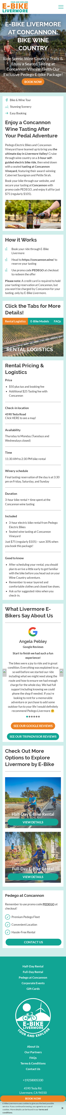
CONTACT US (33, 942)
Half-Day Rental (33, 966)
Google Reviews (33, 647)
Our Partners (33, 1052)
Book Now (34, 82)
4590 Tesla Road (15, 414)
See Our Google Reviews (34, 726)
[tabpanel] (33, 670)
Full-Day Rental (33, 972)
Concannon (39, 185)
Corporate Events (33, 983)
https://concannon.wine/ (38, 259)
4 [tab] (34, 716)
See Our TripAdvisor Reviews (34, 736)
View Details (33, 822)
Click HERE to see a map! (20, 418)
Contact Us (33, 1069)
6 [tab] (39, 716)
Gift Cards (33, 988)
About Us (33, 1046)
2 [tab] (29, 716)
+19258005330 (33, 1080)
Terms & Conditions (33, 1063)
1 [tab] (27, 716)
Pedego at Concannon (33, 977)
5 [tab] (36, 716)
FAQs (33, 1058)
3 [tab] (32, 716)
